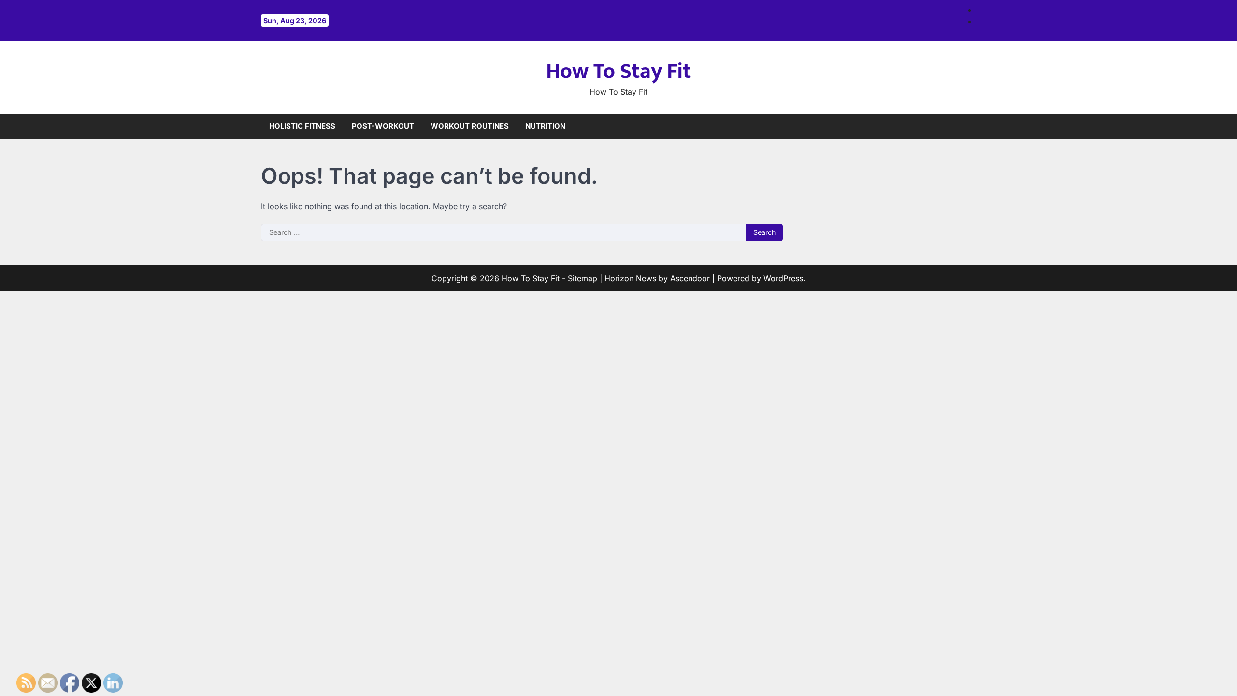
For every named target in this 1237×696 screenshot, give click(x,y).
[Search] (969, 126)
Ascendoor (690, 278)
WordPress (783, 278)
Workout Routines (470, 125)
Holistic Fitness (302, 125)
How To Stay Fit (618, 71)
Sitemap (582, 278)
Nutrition (545, 125)
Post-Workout (383, 125)
